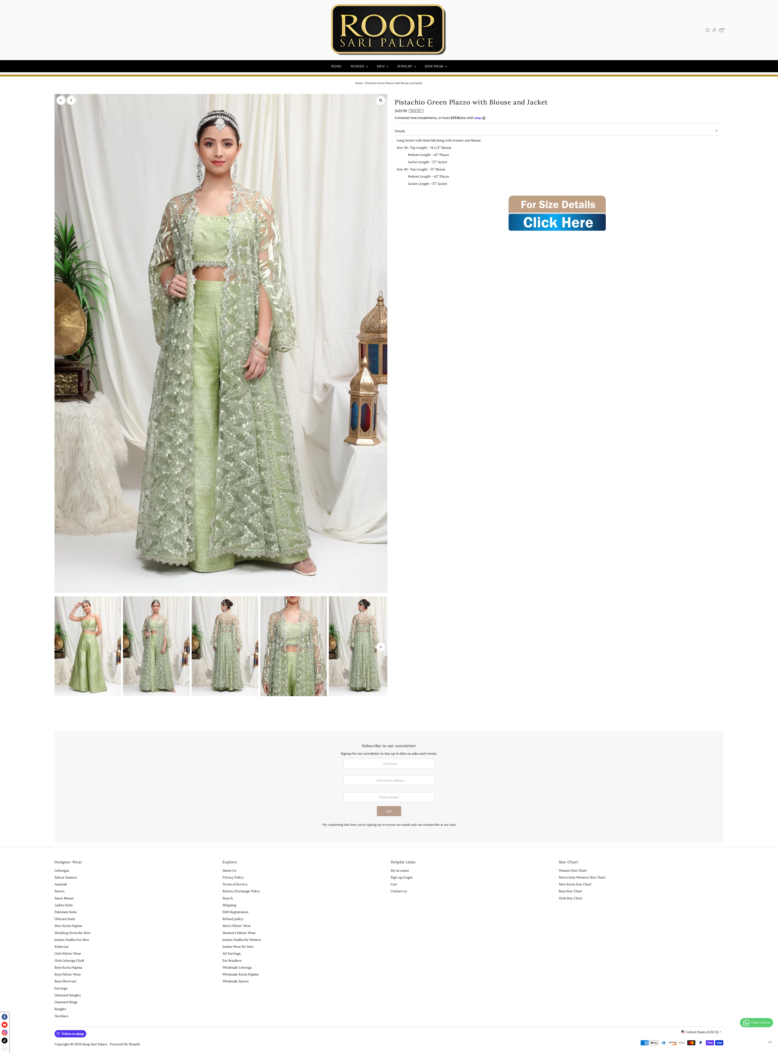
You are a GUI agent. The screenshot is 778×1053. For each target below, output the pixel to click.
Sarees (59, 891)
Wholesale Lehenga (237, 967)
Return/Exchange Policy (241, 891)
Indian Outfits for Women (241, 940)
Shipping (229, 905)
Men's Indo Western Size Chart (582, 877)
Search (227, 898)
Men (381, 66)
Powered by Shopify (125, 1044)
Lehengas (62, 870)
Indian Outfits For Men (72, 940)
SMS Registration (235, 912)
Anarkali (61, 884)
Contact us (399, 891)
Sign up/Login (402, 877)
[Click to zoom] (380, 100)
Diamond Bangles (68, 995)
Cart (394, 884)
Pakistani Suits (66, 912)
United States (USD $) (702, 1032)
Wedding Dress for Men (72, 933)
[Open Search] (708, 30)
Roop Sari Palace (94, 1044)
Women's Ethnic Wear (239, 933)
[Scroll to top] (770, 1042)
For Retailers (232, 960)
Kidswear (62, 947)
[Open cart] (721, 30)
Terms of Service (235, 884)
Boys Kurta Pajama (68, 967)
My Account (400, 870)
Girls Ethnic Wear (68, 953)
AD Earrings (231, 953)
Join (389, 811)
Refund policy (232, 919)
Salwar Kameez (66, 877)
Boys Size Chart (570, 891)
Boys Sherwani (66, 981)
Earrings (61, 988)
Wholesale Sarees (235, 981)
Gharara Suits (65, 919)
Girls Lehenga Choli (69, 960)
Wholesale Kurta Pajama (240, 974)
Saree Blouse (64, 898)
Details (400, 131)
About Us (229, 870)
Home (336, 66)
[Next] (71, 100)
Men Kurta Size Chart (575, 884)
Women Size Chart (573, 870)
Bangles (60, 1009)
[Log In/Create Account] (714, 30)
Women (358, 66)
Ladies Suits (64, 905)
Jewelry (405, 66)
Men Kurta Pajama (68, 926)
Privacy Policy (233, 877)
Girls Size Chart (570, 898)
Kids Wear (434, 66)
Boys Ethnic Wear (68, 974)
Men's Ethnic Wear (236, 926)
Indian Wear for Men (238, 947)
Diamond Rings (66, 1002)
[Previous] (61, 100)
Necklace (61, 1016)
